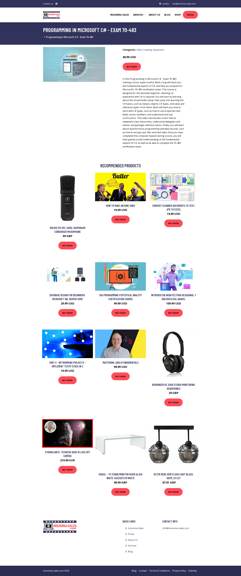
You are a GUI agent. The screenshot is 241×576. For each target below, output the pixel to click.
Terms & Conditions (159, 570)
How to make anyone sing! (120, 205)
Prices (190, 14)
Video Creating (144, 49)
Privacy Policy (179, 570)
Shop (178, 14)
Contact (143, 570)
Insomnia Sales (119, 14)
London (165, 3)
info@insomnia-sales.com (184, 3)
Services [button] (138, 14)
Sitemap (192, 570)
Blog (167, 14)
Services (132, 545)
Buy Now (132, 66)
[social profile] (56, 3)
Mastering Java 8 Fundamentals (120, 362)
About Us (154, 14)
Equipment (158, 49)
